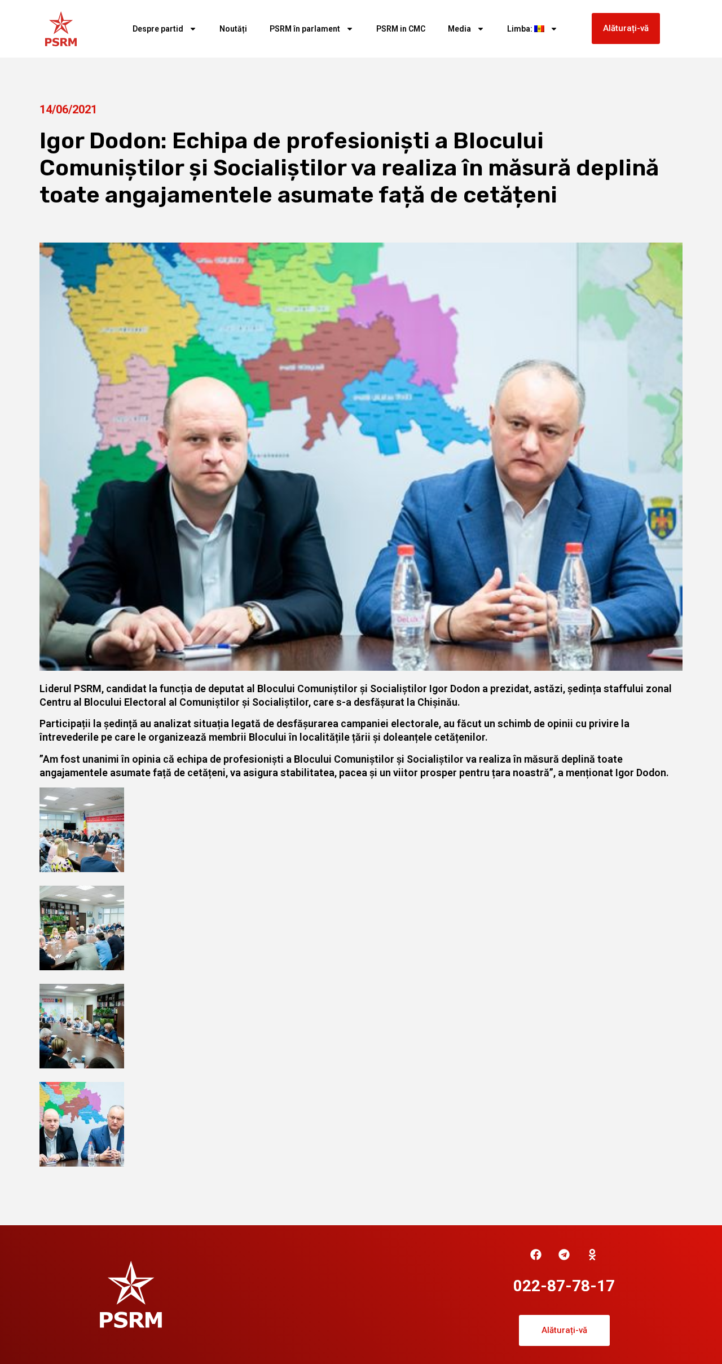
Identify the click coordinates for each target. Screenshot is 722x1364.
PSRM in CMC (400, 28)
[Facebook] (536, 1254)
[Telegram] (564, 1254)
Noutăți (233, 28)
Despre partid (158, 28)
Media (459, 28)
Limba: (520, 28)
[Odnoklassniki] (592, 1254)
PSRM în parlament (305, 28)
